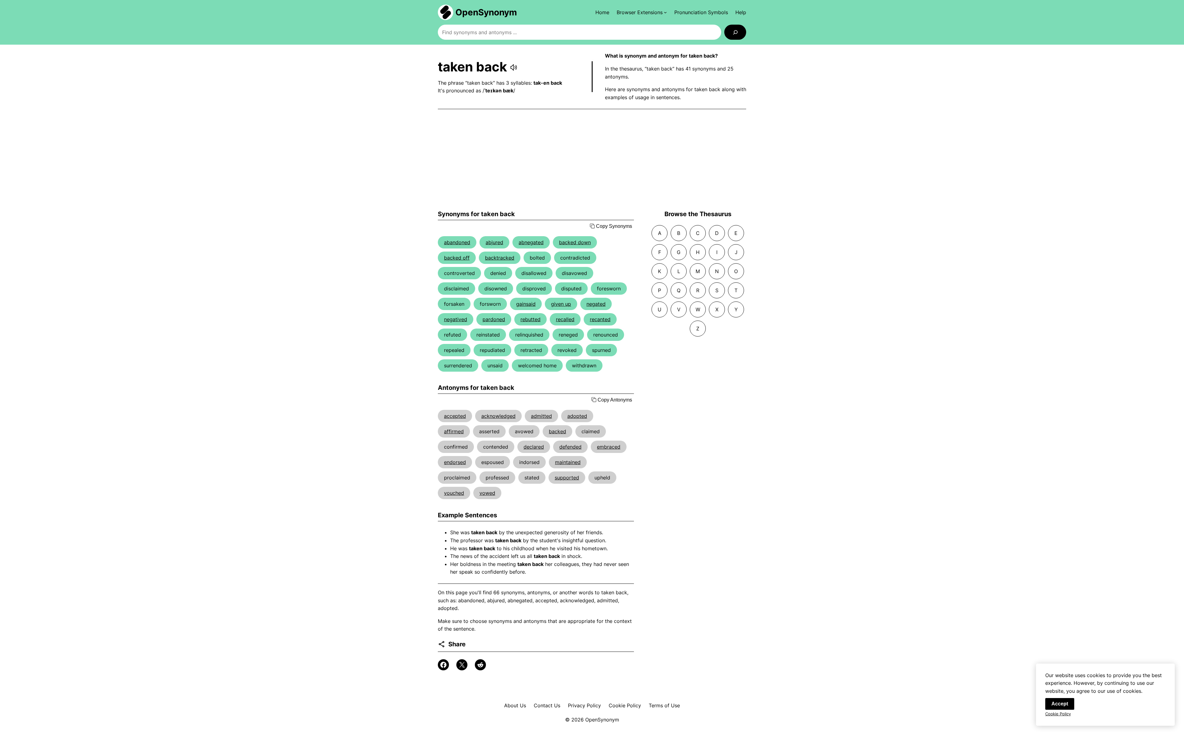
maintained (568, 462)
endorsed (455, 462)
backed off (457, 258)
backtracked (499, 258)
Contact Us (547, 705)
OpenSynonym (486, 12)
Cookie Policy (625, 705)
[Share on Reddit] (480, 664)
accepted (455, 416)
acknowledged (498, 416)
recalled (565, 319)
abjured (494, 242)
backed (557, 431)
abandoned (457, 242)
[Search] (735, 32)
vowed (487, 493)
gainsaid (526, 304)
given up (561, 304)
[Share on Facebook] (443, 664)
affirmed (454, 431)
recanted (600, 319)
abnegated (531, 242)
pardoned (494, 319)
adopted (577, 416)
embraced (608, 447)
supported (567, 478)
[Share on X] (461, 664)
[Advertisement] (592, 160)
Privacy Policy (584, 705)
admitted (541, 416)
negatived (455, 319)
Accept (1059, 703)
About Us (515, 705)
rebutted (530, 319)
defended (570, 447)
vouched (454, 493)
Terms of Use (664, 705)
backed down (575, 242)
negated (596, 304)
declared (534, 447)
